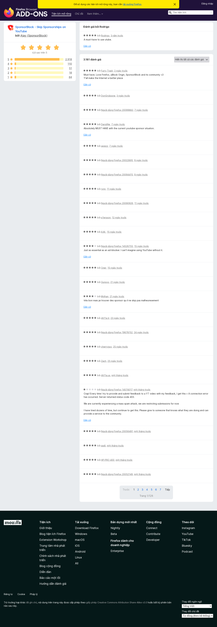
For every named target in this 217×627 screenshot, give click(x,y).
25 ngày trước (120, 346)
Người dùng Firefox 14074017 (116, 389)
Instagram (188, 528)
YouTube (187, 534)
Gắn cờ (87, 46)
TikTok (186, 539)
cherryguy (106, 346)
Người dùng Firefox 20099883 (117, 110)
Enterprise (117, 551)
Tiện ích (45, 522)
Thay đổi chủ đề (190, 611)
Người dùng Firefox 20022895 (117, 160)
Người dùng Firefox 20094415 (117, 174)
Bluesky (187, 545)
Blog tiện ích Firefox (52, 534)
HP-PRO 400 (107, 460)
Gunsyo (105, 282)
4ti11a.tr (105, 318)
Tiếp (167, 489)
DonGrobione (108, 95)
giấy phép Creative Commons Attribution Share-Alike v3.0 (116, 602)
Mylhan (104, 296)
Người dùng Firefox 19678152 (117, 332)
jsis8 (103, 445)
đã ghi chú (31, 602)
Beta (114, 534)
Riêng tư (8, 594)
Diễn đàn (45, 572)
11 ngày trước (114, 189)
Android (80, 551)
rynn (103, 189)
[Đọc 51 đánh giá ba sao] (39, 68)
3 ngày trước (123, 95)
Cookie (21, 594)
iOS (77, 545)
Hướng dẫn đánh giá (52, 583)
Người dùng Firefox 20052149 (117, 474)
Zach (103, 361)
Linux (78, 557)
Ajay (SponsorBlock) (33, 35)
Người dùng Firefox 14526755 (117, 246)
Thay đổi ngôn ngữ (192, 601)
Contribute (153, 534)
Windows (81, 534)
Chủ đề (79, 13)
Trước (126, 489)
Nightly (115, 528)
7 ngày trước (141, 110)
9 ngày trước (141, 160)
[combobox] (190, 12)
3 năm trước (117, 35)
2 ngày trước (121, 70)
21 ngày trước (117, 282)
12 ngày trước (119, 217)
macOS (80, 539)
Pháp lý (34, 594)
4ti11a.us (105, 375)
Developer (153, 539)
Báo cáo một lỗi (49, 577)
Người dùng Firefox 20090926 (117, 203)
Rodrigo (105, 35)
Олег (103, 267)
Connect (151, 528)
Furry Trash (107, 70)
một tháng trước (120, 375)
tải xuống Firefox (132, 4)
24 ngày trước (141, 332)
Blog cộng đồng (50, 566)
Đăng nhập (207, 3)
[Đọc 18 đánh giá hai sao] (39, 72)
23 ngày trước (118, 318)
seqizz (104, 146)
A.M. (103, 231)
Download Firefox (87, 528)
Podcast (187, 551)
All (76, 563)
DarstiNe (105, 124)
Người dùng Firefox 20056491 (117, 431)
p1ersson (106, 217)
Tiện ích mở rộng (61, 13)
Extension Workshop (52, 539)
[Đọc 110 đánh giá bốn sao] (39, 64)
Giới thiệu (45, 528)
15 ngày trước (114, 231)
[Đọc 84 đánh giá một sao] (39, 77)
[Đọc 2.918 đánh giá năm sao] (39, 59)
